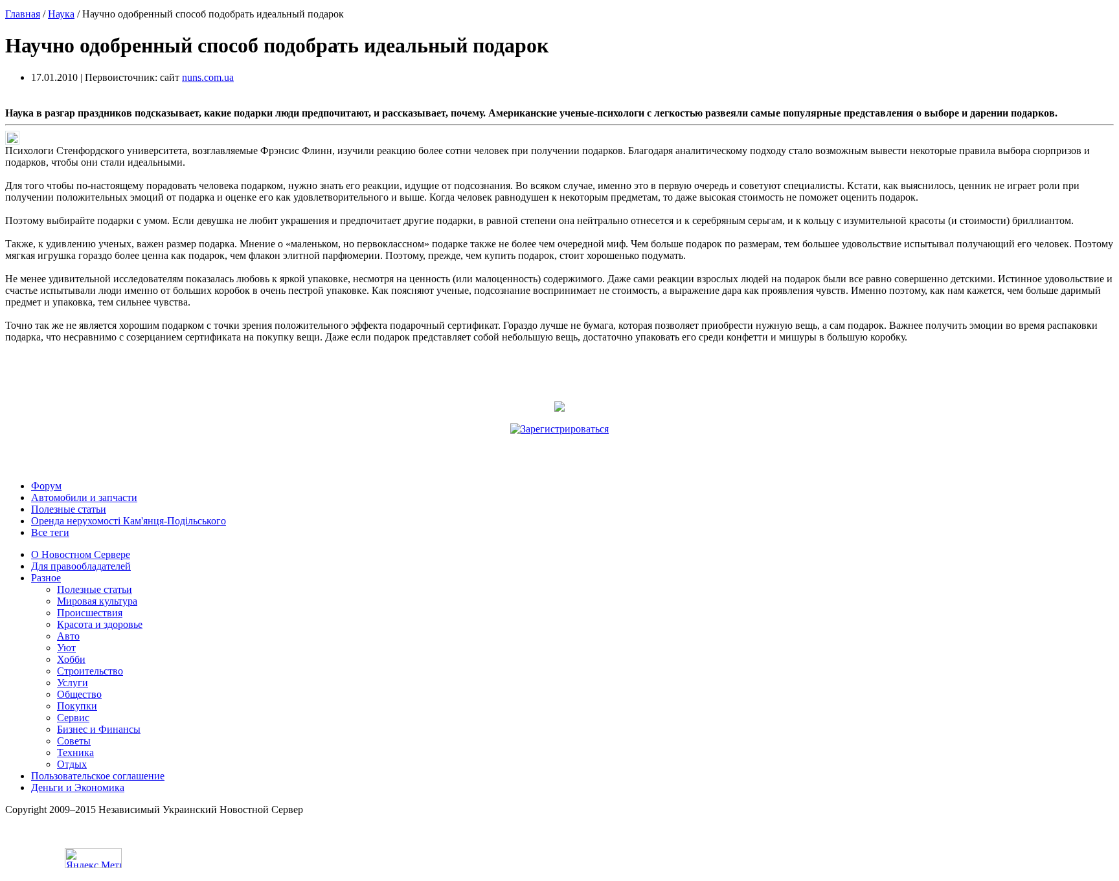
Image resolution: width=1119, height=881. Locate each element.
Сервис (73, 717)
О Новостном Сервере (80, 554)
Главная (22, 13)
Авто (68, 635)
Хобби (71, 659)
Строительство (90, 670)
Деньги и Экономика (77, 787)
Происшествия (89, 612)
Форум (46, 485)
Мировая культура (97, 601)
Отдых (72, 764)
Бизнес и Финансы (99, 729)
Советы (74, 740)
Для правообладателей (81, 566)
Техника (75, 752)
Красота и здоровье (99, 624)
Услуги (72, 682)
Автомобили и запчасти (84, 497)
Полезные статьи (68, 509)
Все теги (50, 532)
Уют (66, 647)
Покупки (77, 705)
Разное (46, 577)
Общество (79, 694)
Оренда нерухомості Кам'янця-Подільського (128, 520)
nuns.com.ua (208, 77)
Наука (61, 13)
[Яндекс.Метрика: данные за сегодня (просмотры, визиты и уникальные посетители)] (93, 858)
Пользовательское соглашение (97, 775)
